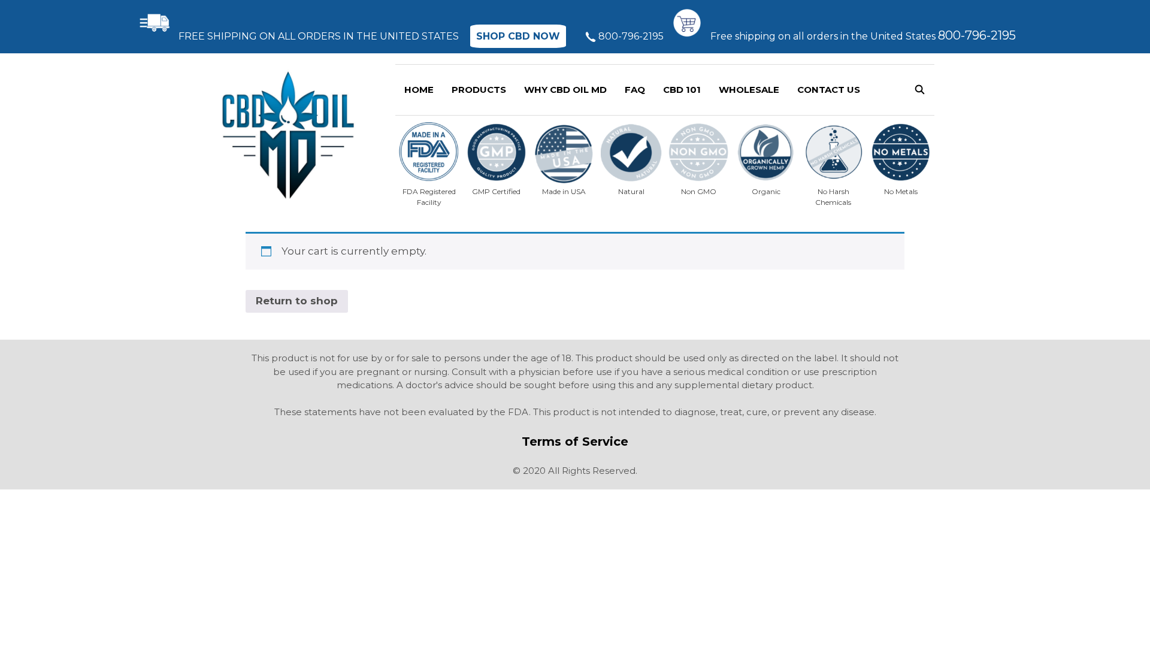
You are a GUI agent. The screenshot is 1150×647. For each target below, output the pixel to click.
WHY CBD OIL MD (565, 89)
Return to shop (297, 301)
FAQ (635, 89)
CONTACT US (828, 89)
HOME (419, 89)
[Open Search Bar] (919, 90)
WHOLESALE (749, 89)
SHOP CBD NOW (518, 36)
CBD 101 (682, 89)
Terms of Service (575, 441)
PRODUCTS (479, 89)
